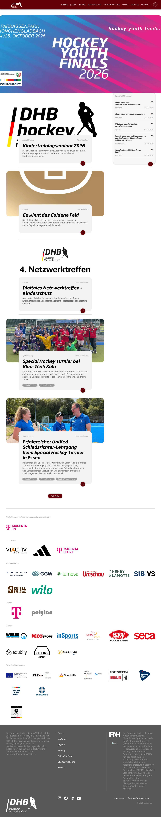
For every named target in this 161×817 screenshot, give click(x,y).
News (60, 733)
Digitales (135, 5)
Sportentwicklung (111, 5)
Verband (64, 5)
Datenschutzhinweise (138, 797)
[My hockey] (155, 4)
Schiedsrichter (94, 5)
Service (125, 5)
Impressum (119, 797)
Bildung (81, 5)
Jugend (73, 5)
